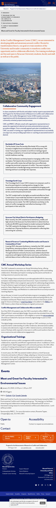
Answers (4, 469)
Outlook (9, 395)
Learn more (14, 505)
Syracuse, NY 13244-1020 (45, 477)
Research (6, 9)
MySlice (38, 494)
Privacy (42, 494)
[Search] (53, 3)
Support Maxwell (24, 469)
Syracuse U (48, 494)
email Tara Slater (26, 302)
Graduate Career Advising (9, 473)
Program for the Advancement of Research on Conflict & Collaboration (28, 9)
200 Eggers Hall (48, 475)
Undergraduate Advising (8, 471)
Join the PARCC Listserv (9, 437)
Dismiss (43, 503)
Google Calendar (21, 395)
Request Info (45, 437)
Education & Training (10, 23)
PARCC (47, 302)
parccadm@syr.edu (26, 448)
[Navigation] (49, 3)
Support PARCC (28, 437)
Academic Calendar (9, 494)
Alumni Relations (23, 471)
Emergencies (23, 494)
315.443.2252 (48, 479)
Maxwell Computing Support (27, 473)
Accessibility (17, 494)
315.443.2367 (40, 448)
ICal (13, 395)
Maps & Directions (31, 494)
